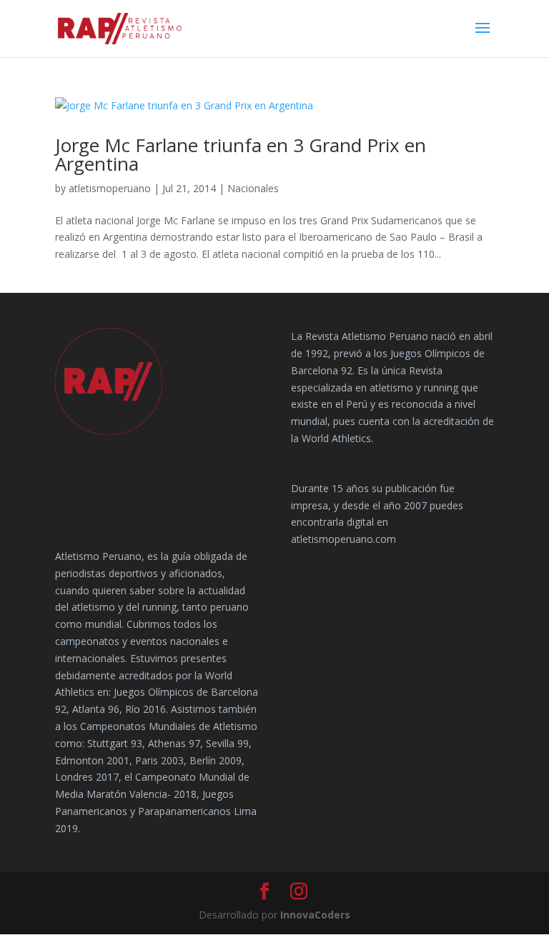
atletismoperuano (110, 188)
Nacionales (253, 188)
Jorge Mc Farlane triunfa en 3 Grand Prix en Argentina (240, 154)
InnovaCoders (315, 914)
